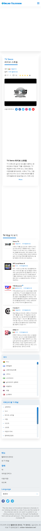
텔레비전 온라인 (7, 457)
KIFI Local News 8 (19, 263)
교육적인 (8, 407)
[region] (20, 379)
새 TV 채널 (5, 461)
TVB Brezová (17, 286)
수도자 (7, 423)
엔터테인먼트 (9, 435)
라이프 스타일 (9, 415)
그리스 (8, 374)
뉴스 (6, 411)
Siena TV (16, 241)
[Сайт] (16, 109)
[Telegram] (30, 109)
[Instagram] (26, 109)
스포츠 (7, 427)
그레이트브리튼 (11, 370)
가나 (7, 362)
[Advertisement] (20, 29)
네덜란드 (9, 386)
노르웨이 (9, 394)
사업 (6, 419)
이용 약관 (5, 478)
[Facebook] (20, 109)
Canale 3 (16, 308)
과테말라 (9, 366)
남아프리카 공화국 (12, 382)
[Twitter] (23, 109)
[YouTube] (33, 109)
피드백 (4, 482)
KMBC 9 (15, 330)
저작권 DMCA (6, 473)
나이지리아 (9, 378)
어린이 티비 (9, 431)
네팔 (7, 390)
